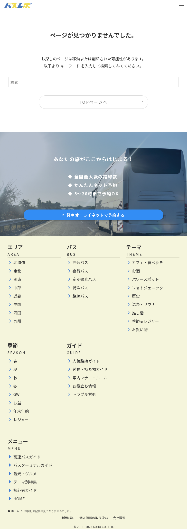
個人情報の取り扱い (93, 517)
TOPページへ (93, 102)
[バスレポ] (18, 5)
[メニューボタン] (181, 5)
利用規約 (68, 517)
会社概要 (119, 517)
